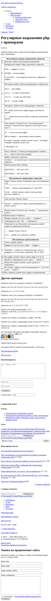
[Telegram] (12, 336)
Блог (7, 506)
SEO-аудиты (15, 15)
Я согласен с (22, 596)
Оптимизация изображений (21, 431)
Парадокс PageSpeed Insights (12, 482)
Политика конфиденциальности (14, 545)
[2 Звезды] (14, 332)
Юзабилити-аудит (22, 22)
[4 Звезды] (32, 332)
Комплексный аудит (23, 17)
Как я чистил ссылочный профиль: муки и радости (21, 461)
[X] (9, 336)
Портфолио (10, 500)
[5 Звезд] (40, 332)
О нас (8, 24)
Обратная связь (7, 513)
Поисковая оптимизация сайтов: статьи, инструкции (27, 415)
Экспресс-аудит (21, 19)
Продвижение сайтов (9, 517)
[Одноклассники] (5, 336)
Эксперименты (39, 433)
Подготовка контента (16, 429)
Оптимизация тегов (17, 433)
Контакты (10, 26)
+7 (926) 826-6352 (8, 529)
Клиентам (5, 433)
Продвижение (16, 13)
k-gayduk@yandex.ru (9, 533)
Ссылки (4, 429)
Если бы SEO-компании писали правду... (17, 451)
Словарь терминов (42, 484)
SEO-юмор (30, 429)
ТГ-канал (9, 28)
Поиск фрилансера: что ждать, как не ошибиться (20, 471)
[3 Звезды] (23, 332)
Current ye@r (7, 395)
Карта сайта (6, 543)
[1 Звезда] (5, 332)
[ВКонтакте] (2, 336)
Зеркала (29, 433)
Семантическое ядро (41, 431)
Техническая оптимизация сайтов (19, 413)
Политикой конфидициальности (28, 596)
